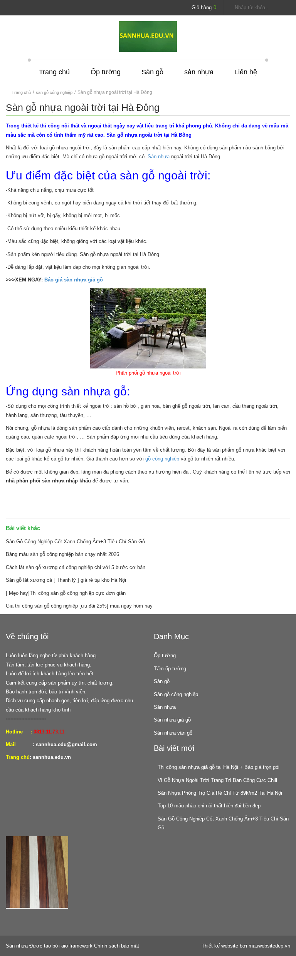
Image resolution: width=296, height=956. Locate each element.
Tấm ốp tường (170, 668)
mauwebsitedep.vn (269, 946)
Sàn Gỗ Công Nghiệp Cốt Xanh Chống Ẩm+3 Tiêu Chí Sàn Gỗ (75, 541)
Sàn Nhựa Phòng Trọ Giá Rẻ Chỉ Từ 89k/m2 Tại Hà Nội (220, 793)
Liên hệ (245, 72)
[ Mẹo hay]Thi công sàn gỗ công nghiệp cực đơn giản (66, 593)
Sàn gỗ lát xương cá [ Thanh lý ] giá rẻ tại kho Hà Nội (66, 580)
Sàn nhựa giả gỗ (172, 720)
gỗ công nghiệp (162, 459)
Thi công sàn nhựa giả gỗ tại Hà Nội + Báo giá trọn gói (218, 767)
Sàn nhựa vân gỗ (173, 733)
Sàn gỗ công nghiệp (176, 694)
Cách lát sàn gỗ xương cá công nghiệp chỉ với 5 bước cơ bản (75, 567)
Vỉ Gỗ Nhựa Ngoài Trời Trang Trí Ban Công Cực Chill (217, 780)
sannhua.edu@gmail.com (66, 744)
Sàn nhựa (159, 156)
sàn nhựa (199, 72)
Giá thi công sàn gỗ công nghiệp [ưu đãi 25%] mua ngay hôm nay (79, 606)
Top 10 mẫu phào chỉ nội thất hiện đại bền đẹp (209, 806)
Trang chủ (54, 72)
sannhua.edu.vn (52, 757)
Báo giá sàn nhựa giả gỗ (73, 280)
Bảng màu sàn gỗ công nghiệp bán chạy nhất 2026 (62, 554)
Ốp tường (106, 72)
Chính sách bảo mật (116, 946)
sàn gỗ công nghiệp (54, 92)
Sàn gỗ (152, 72)
